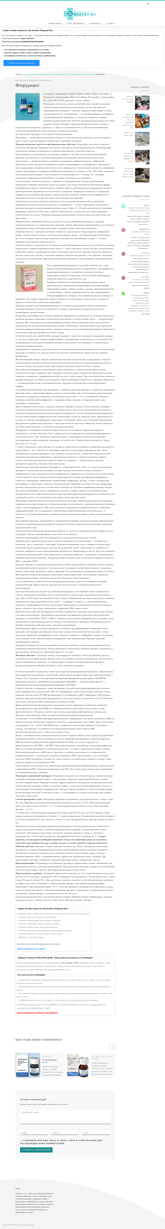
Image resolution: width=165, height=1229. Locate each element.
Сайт (86, 1133)
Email (56, 1133)
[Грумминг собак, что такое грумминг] (142, 103)
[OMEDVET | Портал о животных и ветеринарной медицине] (82, 13)
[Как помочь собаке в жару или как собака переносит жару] (142, 175)
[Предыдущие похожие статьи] (106, 1046)
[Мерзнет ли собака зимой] (142, 139)
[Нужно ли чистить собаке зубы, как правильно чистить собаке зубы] (142, 121)
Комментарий (30, 1112)
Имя (24, 1133)
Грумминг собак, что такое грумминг (127, 99)
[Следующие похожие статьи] (112, 1046)
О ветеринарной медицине (33, 74)
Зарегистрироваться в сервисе (31, 948)
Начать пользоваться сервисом (21, 63)
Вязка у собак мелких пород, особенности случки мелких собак (139, 210)
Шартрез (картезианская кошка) (141, 233)
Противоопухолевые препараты (82, 74)
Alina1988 (144, 253)
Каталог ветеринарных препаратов (56, 74)
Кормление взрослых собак (140, 256)
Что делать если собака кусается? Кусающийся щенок (139, 281)
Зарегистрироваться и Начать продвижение (37, 1013)
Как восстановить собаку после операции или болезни (128, 156)
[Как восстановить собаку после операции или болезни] (142, 157)
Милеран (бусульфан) (102, 1056)
